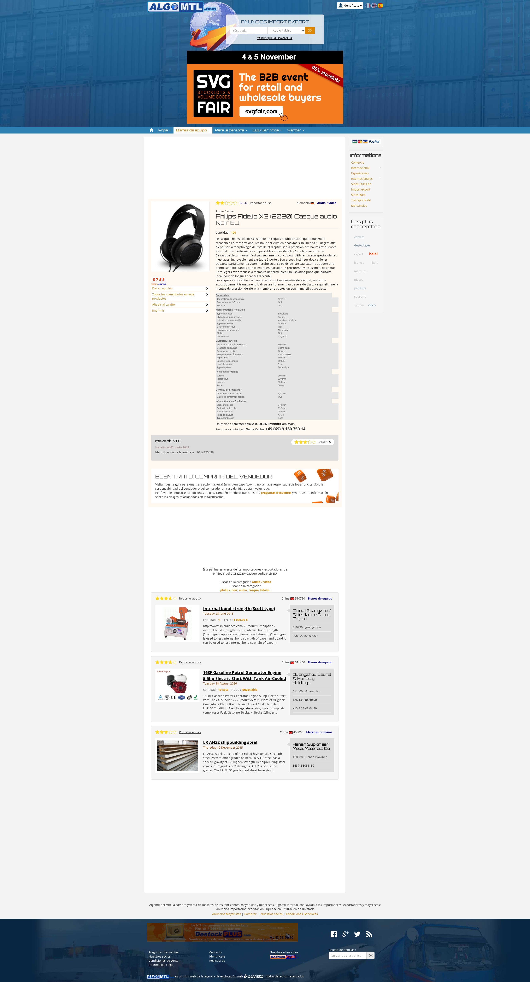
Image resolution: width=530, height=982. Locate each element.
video (372, 305)
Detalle (244, 203)
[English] (374, 5)
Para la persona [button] (230, 130)
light (374, 263)
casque (254, 590)
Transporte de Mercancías (361, 203)
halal (373, 253)
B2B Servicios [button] (266, 130)
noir (234, 590)
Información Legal (161, 965)
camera (359, 237)
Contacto (215, 952)
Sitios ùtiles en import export (361, 186)
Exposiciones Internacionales (362, 176)
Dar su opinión (162, 288)
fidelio (264, 590)
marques (360, 271)
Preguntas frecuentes (163, 952)
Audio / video (326, 203)
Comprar (250, 914)
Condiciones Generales (302, 914)
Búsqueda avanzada (276, 38)
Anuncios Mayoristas (226, 914)
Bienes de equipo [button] (192, 130)
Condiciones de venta (163, 961)
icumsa (359, 263)
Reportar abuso (260, 203)
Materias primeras (319, 732)
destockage (362, 245)
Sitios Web (358, 195)
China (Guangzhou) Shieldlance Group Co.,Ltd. (312, 614)
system (359, 305)
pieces (358, 280)
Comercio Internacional (360, 165)
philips (225, 590)
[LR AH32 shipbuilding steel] (177, 755)
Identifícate (217, 956)
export (358, 254)
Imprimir (158, 310)
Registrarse (217, 961)
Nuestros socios (272, 914)
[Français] (368, 5)
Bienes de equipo (320, 598)
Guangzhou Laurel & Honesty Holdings (312, 678)
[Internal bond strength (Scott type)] (177, 623)
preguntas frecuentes (276, 493)
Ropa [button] (163, 130)
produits (360, 288)
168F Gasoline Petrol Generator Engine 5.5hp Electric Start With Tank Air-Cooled (244, 675)
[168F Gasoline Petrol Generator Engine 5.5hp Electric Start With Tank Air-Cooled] (177, 685)
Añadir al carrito (163, 304)
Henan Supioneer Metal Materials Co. (312, 746)
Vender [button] (294, 130)
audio (243, 590)
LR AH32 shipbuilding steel (230, 742)
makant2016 (168, 441)
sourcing (360, 297)
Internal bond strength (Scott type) (239, 608)
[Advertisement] (245, 170)
